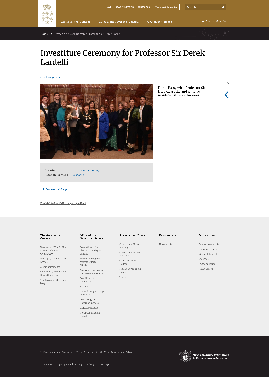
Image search (206, 268)
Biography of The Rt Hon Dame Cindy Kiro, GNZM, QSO (53, 250)
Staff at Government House (130, 270)
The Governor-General (75, 21)
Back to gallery (51, 77)
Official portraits (89, 307)
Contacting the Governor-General (89, 301)
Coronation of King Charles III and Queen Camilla (91, 250)
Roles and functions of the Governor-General (92, 272)
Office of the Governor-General (119, 21)
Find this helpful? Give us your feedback (63, 203)
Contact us (144, 7)
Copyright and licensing (69, 364)
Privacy (90, 364)
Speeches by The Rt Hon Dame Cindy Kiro (53, 273)
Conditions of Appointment (87, 280)
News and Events (125, 7)
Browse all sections (217, 21)
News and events (170, 235)
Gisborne (78, 174)
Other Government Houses (129, 262)
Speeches (204, 259)
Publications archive (209, 244)
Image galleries (207, 264)
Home (108, 7)
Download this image (56, 189)
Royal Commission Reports (90, 314)
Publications (207, 235)
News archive (166, 244)
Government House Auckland (129, 254)
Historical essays (208, 249)
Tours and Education (166, 7)
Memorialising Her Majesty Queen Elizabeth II (90, 262)
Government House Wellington (129, 246)
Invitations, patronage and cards (92, 293)
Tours (122, 277)
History (84, 286)
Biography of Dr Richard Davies (53, 260)
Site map (104, 364)
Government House (159, 21)
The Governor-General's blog (53, 282)
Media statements (50, 266)
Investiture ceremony (86, 170)
